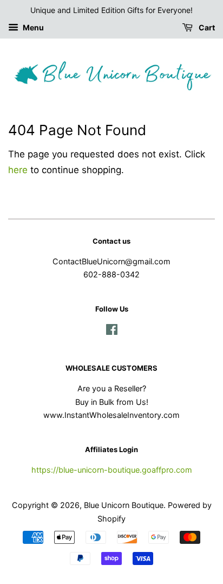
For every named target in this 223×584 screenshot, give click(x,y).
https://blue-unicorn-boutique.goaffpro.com (111, 469)
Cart (206, 27)
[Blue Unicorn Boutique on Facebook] (112, 331)
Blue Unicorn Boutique (123, 505)
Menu (32, 27)
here (18, 169)
